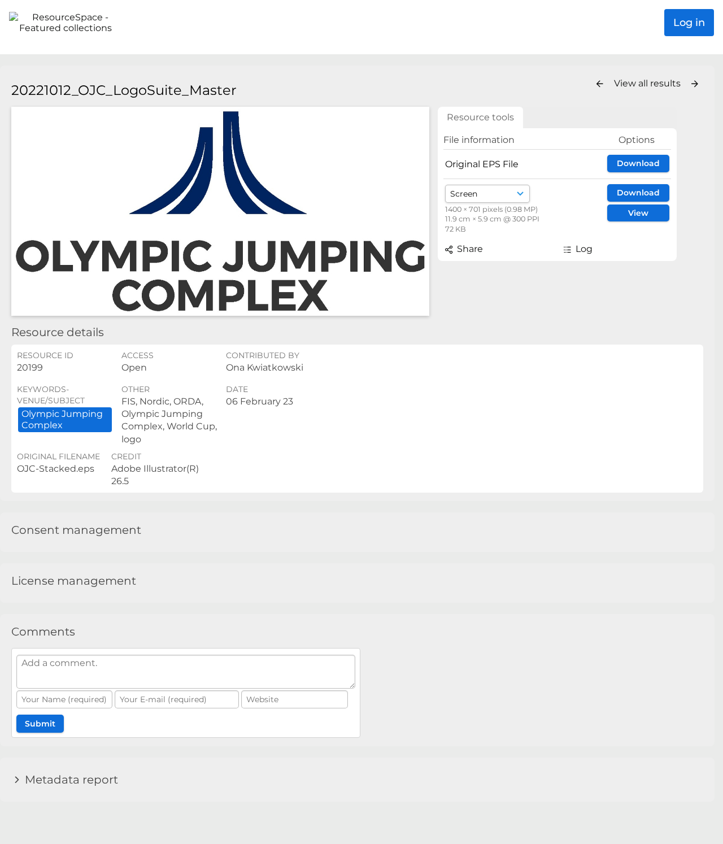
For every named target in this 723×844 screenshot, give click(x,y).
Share (469, 248)
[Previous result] (599, 84)
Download (638, 163)
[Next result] (694, 84)
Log (583, 248)
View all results (648, 83)
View (638, 213)
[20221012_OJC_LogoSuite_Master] (220, 211)
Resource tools (480, 117)
